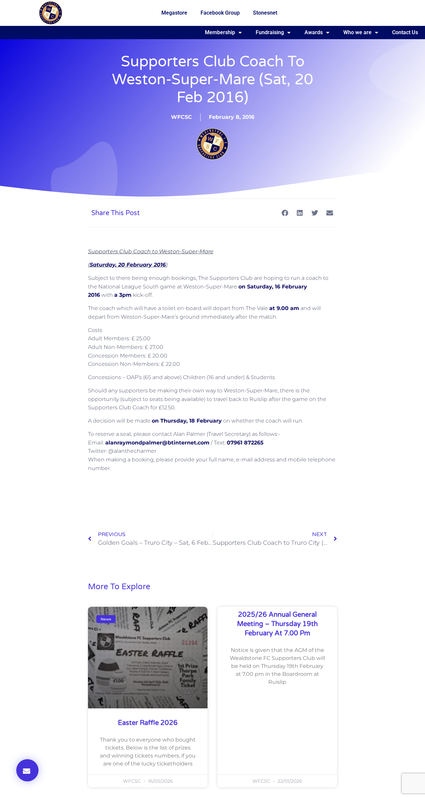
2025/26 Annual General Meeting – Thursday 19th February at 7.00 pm (277, 624)
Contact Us (405, 32)
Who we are (357, 32)
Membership (220, 32)
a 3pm (122, 295)
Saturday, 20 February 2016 (128, 265)
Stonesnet (265, 13)
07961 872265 (245, 442)
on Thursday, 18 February (187, 421)
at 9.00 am (284, 308)
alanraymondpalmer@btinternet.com (157, 442)
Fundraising (270, 32)
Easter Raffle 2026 (148, 723)
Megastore (174, 13)
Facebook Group (220, 13)
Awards (313, 32)
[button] (27, 770)
